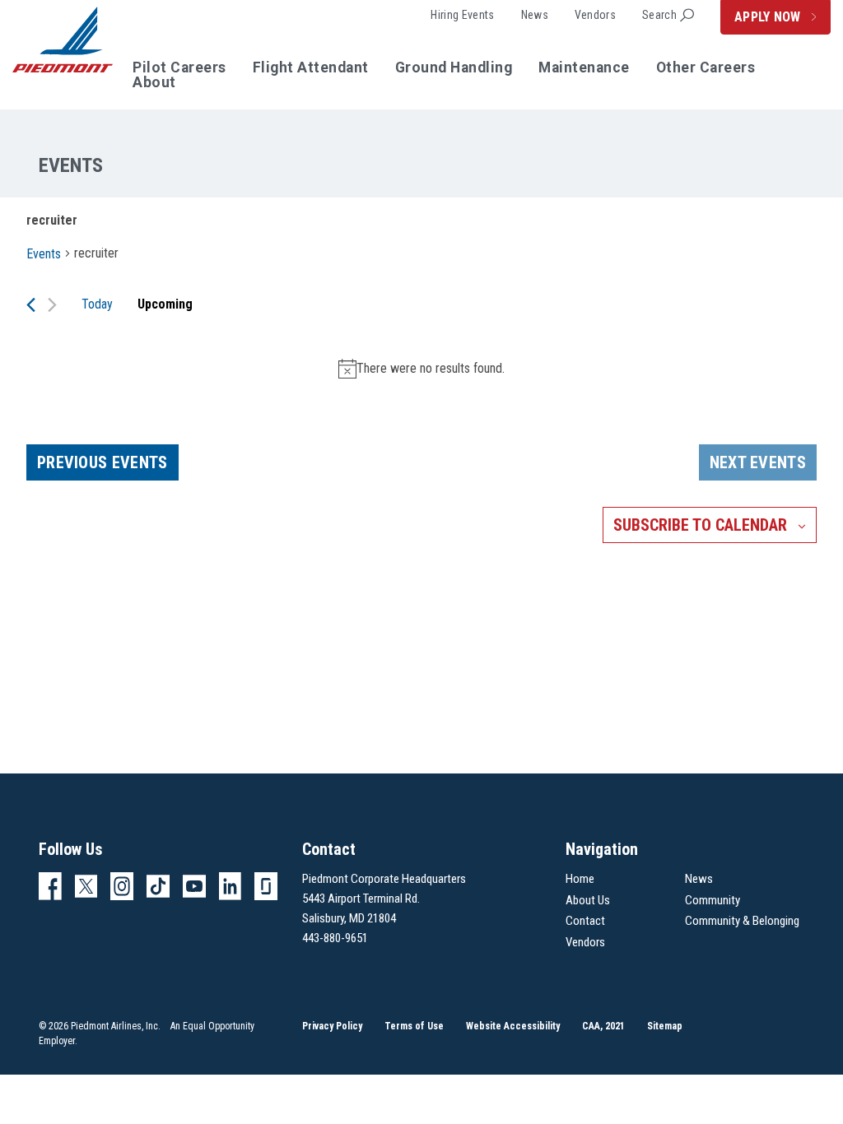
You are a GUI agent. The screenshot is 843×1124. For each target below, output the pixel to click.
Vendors (595, 14)
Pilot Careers (179, 68)
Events (43, 254)
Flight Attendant (311, 68)
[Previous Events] (30, 305)
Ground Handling (454, 68)
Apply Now (769, 17)
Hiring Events (462, 14)
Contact (585, 920)
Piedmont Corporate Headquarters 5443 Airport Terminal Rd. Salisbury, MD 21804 (384, 898)
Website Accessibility (513, 1026)
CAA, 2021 (603, 1026)
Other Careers (706, 68)
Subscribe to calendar (700, 525)
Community (712, 900)
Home (580, 878)
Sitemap (664, 1026)
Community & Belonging (742, 920)
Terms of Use (414, 1026)
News (534, 14)
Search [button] (659, 14)
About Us (588, 900)
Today (97, 304)
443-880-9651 (335, 938)
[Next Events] (52, 305)
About (154, 83)
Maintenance (584, 68)
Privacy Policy (332, 1026)
